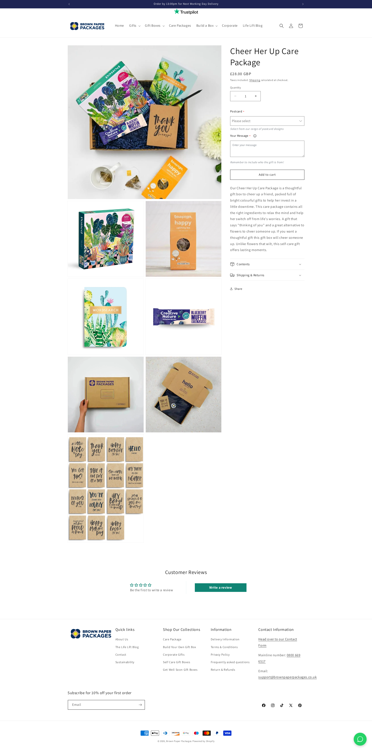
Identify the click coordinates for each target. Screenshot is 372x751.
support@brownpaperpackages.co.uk (287, 677)
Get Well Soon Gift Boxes (180, 670)
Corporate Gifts (173, 654)
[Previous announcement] (69, 4)
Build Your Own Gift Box (179, 647)
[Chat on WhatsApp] (360, 739)
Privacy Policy (220, 654)
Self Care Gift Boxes (176, 662)
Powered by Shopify (203, 741)
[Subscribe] (140, 705)
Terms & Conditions (224, 647)
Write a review (220, 587)
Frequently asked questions (230, 662)
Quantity (235, 87)
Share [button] (238, 289)
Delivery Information (225, 639)
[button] (134, 26)
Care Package (172, 639)
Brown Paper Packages (179, 741)
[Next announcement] (303, 4)
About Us (121, 639)
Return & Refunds (223, 670)
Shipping (254, 80)
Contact (120, 654)
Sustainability (124, 662)
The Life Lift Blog (127, 647)
